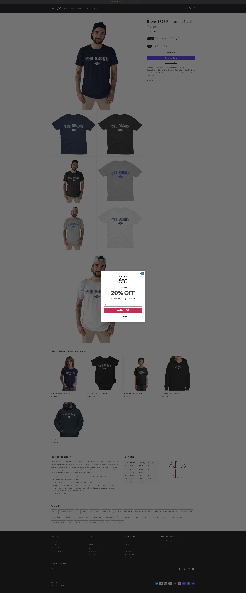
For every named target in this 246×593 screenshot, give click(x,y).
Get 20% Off (123, 310)
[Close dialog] (142, 273)
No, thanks (123, 316)
